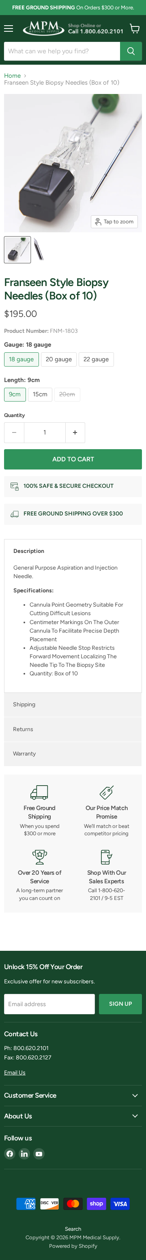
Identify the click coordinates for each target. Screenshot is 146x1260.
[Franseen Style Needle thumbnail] (17, 250)
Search (73, 1229)
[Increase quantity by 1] (76, 432)
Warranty (24, 753)
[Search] (131, 51)
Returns (23, 729)
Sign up (120, 1003)
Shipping (24, 704)
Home (12, 75)
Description (28, 551)
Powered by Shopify (73, 1246)
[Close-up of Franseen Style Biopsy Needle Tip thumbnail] (39, 250)
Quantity (14, 415)
